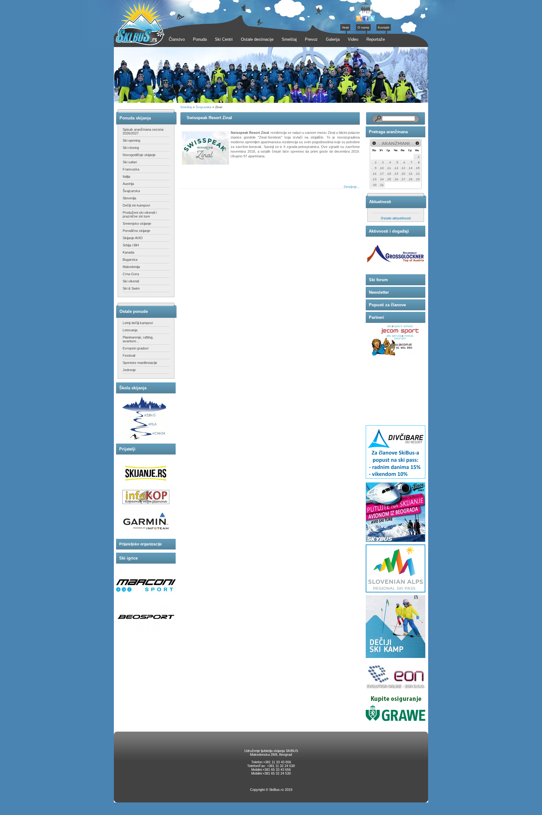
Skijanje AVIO (133, 238)
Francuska (131, 169)
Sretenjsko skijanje (137, 223)
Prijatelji (127, 449)
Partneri (376, 317)
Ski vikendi (131, 281)
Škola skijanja (132, 388)
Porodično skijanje (136, 231)
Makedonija (131, 267)
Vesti (345, 27)
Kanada (128, 252)
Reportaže (375, 39)
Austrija (128, 184)
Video (353, 39)
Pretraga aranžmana (388, 131)
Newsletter (379, 292)
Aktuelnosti (380, 201)
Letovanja (130, 330)
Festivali (129, 355)
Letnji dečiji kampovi (138, 323)
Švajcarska (131, 191)
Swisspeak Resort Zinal (209, 117)
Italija (126, 176)
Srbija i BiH (131, 245)
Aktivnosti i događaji (389, 231)
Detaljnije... (352, 186)
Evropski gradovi (135, 348)
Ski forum (378, 279)
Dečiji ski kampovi (136, 205)
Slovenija (129, 198)
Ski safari (130, 162)
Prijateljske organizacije (140, 544)
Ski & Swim (131, 288)
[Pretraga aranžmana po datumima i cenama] (396, 188)
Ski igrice (128, 558)
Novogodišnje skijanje (139, 155)
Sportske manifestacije (140, 363)
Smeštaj (186, 107)
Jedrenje (129, 370)
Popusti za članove (387, 304)
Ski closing (131, 148)
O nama (363, 27)
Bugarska (130, 259)
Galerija (333, 39)
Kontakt (383, 27)
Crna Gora (131, 274)
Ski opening (131, 140)
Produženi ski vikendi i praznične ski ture (140, 214)
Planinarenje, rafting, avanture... (138, 339)
